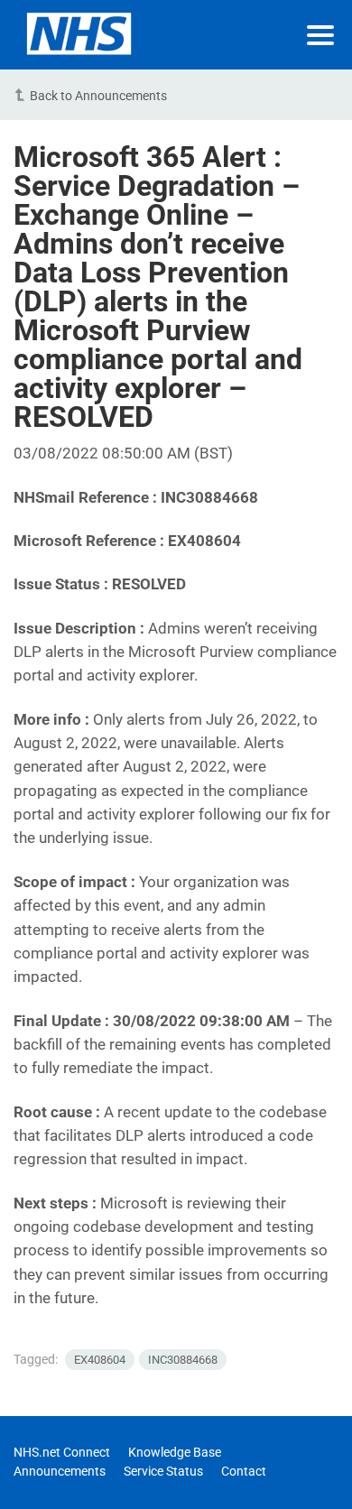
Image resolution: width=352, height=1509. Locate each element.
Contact (243, 1471)
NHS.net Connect (62, 1452)
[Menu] (320, 35)
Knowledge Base (174, 1452)
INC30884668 (183, 1359)
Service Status (163, 1471)
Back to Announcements (98, 95)
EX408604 (99, 1359)
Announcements (60, 1471)
